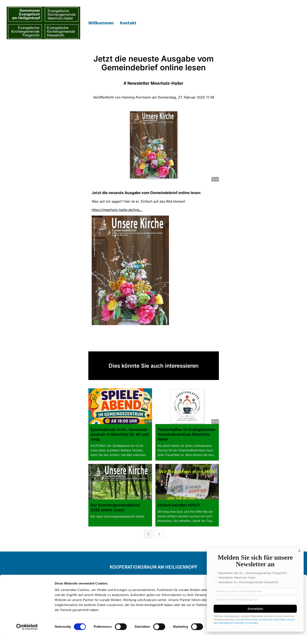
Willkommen (101, 23)
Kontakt (128, 23)
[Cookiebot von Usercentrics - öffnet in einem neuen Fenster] (27, 627)
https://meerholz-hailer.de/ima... (117, 210)
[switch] (121, 626)
